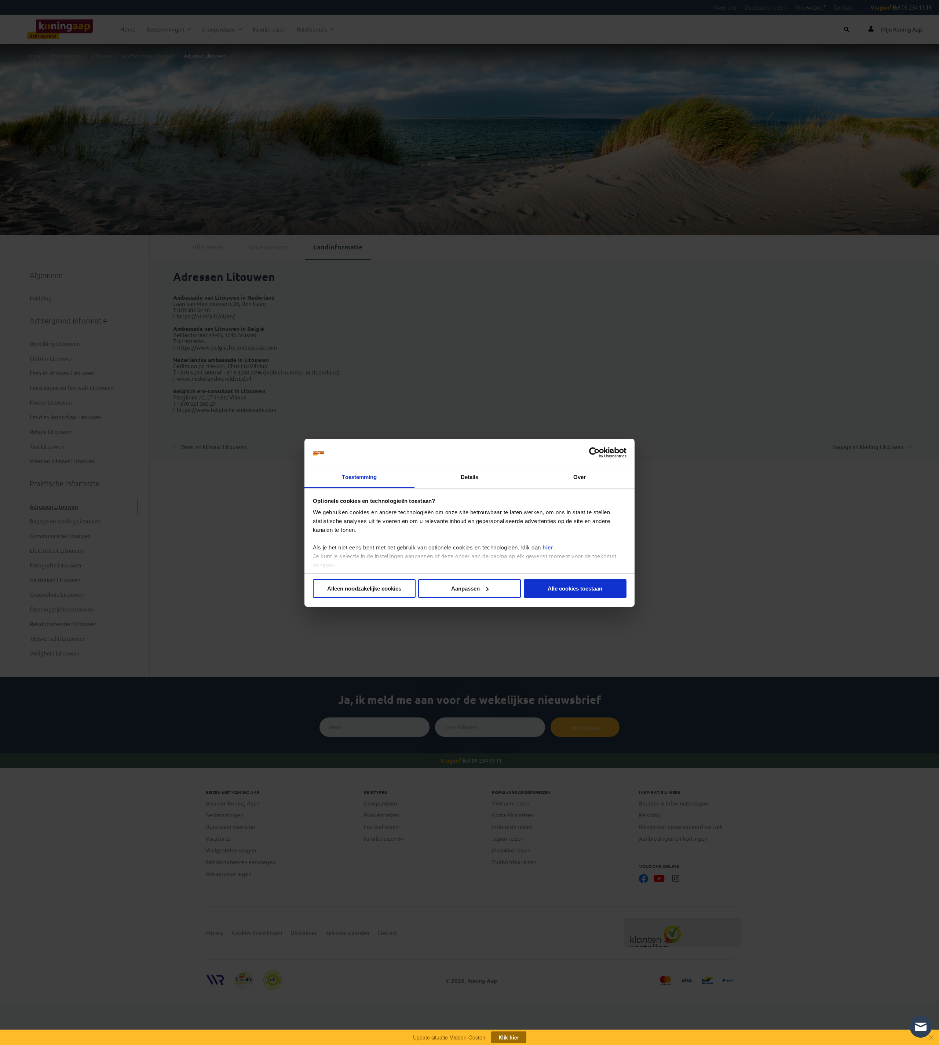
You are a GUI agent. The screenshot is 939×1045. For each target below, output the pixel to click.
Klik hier (508, 1037)
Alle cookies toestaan (575, 588)
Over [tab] (579, 477)
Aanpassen (465, 588)
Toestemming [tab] (359, 477)
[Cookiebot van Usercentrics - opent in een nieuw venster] (594, 452)
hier (547, 547)
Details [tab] (470, 477)
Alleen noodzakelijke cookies (364, 588)
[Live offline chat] (921, 1027)
